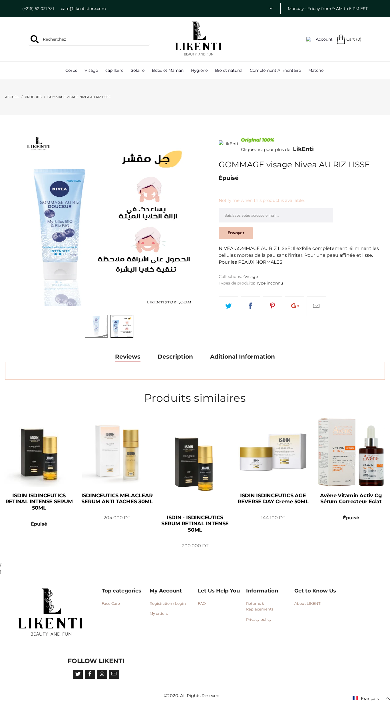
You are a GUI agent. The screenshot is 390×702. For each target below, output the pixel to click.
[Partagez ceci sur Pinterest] (272, 306)
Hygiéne (199, 70)
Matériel (316, 70)
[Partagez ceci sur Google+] (294, 306)
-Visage (250, 276)
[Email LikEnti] (114, 674)
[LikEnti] (198, 38)
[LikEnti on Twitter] (78, 674)
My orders (159, 613)
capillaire (114, 70)
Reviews (127, 356)
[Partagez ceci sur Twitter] (228, 306)
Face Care (111, 603)
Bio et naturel (228, 70)
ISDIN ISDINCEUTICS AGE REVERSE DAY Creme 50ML (273, 452)
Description (175, 356)
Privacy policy (259, 619)
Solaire (137, 70)
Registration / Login (168, 603)
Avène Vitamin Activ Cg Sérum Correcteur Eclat (351, 452)
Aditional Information (242, 356)
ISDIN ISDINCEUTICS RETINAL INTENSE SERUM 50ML (39, 452)
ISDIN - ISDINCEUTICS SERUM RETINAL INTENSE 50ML (194, 463)
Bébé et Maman (168, 70)
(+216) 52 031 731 (38, 8)
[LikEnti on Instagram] (102, 674)
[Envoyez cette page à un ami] (316, 306)
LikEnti (303, 149)
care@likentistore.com (83, 8)
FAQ (202, 603)
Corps (71, 70)
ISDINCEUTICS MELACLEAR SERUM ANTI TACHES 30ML (116, 452)
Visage (91, 70)
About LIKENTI (307, 603)
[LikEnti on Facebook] (90, 674)
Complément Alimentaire (275, 70)
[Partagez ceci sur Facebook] (250, 306)
